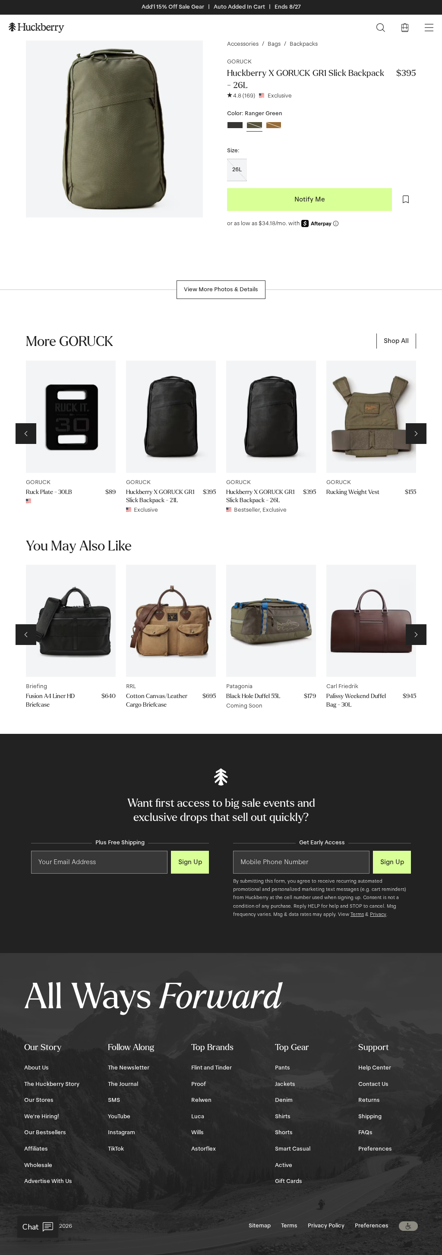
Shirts (282, 1116)
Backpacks (304, 44)
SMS (114, 1100)
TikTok (116, 1149)
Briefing (36, 686)
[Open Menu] (429, 27)
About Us (36, 1068)
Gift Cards (288, 1181)
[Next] (416, 433)
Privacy (378, 914)
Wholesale (38, 1165)
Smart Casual (292, 1149)
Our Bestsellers (45, 1132)
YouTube (119, 1116)
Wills (197, 1132)
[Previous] (26, 433)
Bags (274, 44)
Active (283, 1165)
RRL (131, 686)
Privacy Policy (326, 1226)
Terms (357, 914)
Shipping (370, 1116)
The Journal (123, 1084)
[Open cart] (405, 27)
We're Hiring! (41, 1116)
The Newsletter (128, 1068)
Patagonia (239, 686)
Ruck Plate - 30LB (49, 492)
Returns (369, 1100)
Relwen (201, 1100)
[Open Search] (380, 27)
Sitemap (260, 1226)
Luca (197, 1116)
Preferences (375, 1149)
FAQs (365, 1132)
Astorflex (203, 1149)
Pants (282, 1068)
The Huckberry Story (51, 1084)
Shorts (284, 1132)
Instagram (121, 1132)
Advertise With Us (48, 1181)
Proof (198, 1084)
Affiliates (36, 1149)
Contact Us (373, 1084)
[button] (408, 1226)
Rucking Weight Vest (352, 492)
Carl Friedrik (342, 686)
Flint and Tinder (211, 1068)
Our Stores (39, 1100)
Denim (284, 1100)
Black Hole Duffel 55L (253, 696)
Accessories (243, 44)
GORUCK (239, 62)
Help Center (374, 1068)
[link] (396, 341)
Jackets (285, 1084)
